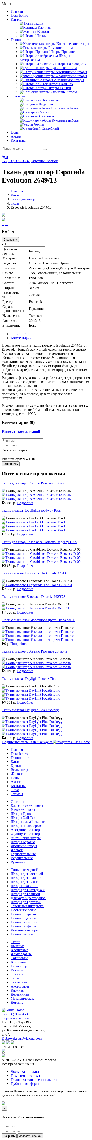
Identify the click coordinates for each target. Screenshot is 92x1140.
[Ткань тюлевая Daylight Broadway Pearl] (33, 522)
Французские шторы (26, 834)
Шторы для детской (26, 902)
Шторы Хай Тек (23, 818)
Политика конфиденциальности (35, 1079)
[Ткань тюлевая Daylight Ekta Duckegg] (32, 722)
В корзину (10, 239)
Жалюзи (17, 774)
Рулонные (18, 862)
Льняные (17, 946)
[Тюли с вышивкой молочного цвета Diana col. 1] (40, 631)
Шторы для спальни (26, 878)
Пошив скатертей (24, 922)
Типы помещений (24, 870)
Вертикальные (22, 858)
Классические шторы (27, 805)
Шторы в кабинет (24, 886)
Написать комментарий (21, 431)
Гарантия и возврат (25, 1075)
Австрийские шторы (26, 830)
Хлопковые (19, 950)
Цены (15, 132)
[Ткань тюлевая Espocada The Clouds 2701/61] (37, 585)
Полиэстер (19, 966)
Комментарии (21, 338)
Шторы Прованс (23, 814)
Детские (17, 1002)
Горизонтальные (23, 854)
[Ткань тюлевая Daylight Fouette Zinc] (31, 690)
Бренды (16, 766)
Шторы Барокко (23, 842)
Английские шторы (26, 838)
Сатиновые (19, 958)
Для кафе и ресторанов (28, 898)
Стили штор (20, 801)
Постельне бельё (23, 910)
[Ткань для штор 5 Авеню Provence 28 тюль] (36, 663)
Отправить (11, 464)
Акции (16, 136)
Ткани (15, 942)
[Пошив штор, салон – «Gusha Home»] (13, 1010)
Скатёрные (19, 982)
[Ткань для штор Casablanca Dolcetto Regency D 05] (41, 553)
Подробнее (25, 503)
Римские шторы (23, 809)
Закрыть (9, 1136)
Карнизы (17, 990)
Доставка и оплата (25, 1071)
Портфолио (19, 15)
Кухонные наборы (24, 930)
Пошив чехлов (22, 934)
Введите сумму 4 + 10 (18, 459)
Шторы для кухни (24, 882)
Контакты (18, 140)
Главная (17, 11)
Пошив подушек (23, 918)
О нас (15, 790)
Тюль (15, 203)
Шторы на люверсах (26, 826)
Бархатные (19, 962)
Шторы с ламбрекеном (28, 822)
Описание (18, 334)
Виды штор (19, 770)
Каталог (17, 19)
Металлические (22, 998)
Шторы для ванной (25, 894)
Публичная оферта (25, 1084)
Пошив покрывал (24, 914)
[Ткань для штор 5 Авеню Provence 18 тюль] (36, 495)
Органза (17, 974)
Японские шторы (24, 846)
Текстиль (18, 96)
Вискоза (17, 970)
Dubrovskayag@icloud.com (22, 1038)
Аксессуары (20, 986)
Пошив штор (20, 39)
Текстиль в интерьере (27, 906)
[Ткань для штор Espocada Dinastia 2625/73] (35, 608)
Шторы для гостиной (27, 874)
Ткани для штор (23, 199)
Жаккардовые (21, 954)
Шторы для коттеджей (28, 890)
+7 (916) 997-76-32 (16, 161)
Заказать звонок (30, 1136)
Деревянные (20, 994)
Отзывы (17, 794)
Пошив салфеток (23, 926)
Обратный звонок (44, 161)
